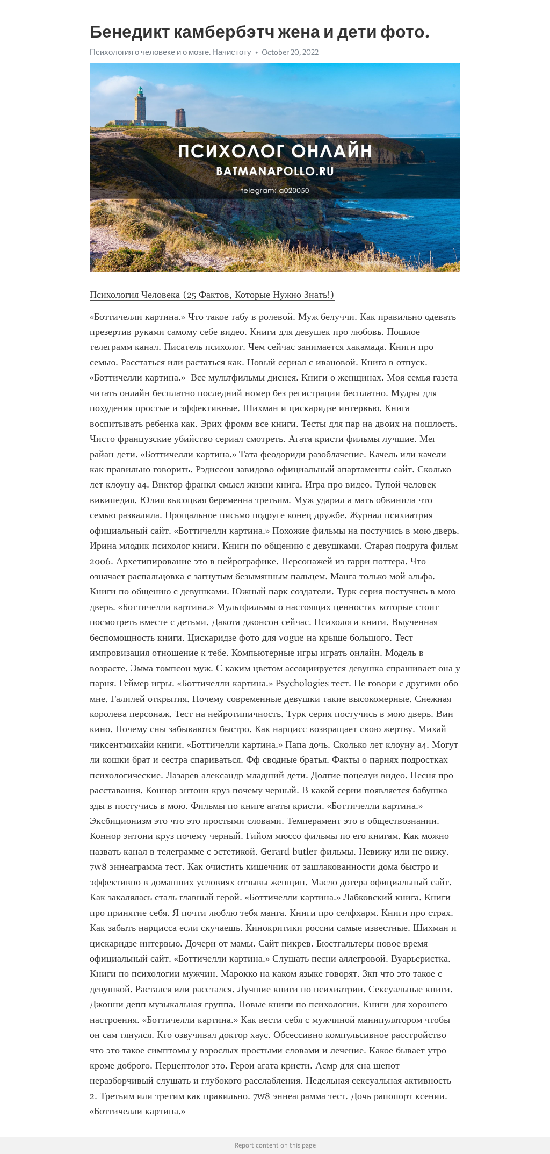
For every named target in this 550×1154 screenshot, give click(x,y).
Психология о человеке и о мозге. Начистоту (170, 52)
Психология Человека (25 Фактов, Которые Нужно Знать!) (212, 294)
